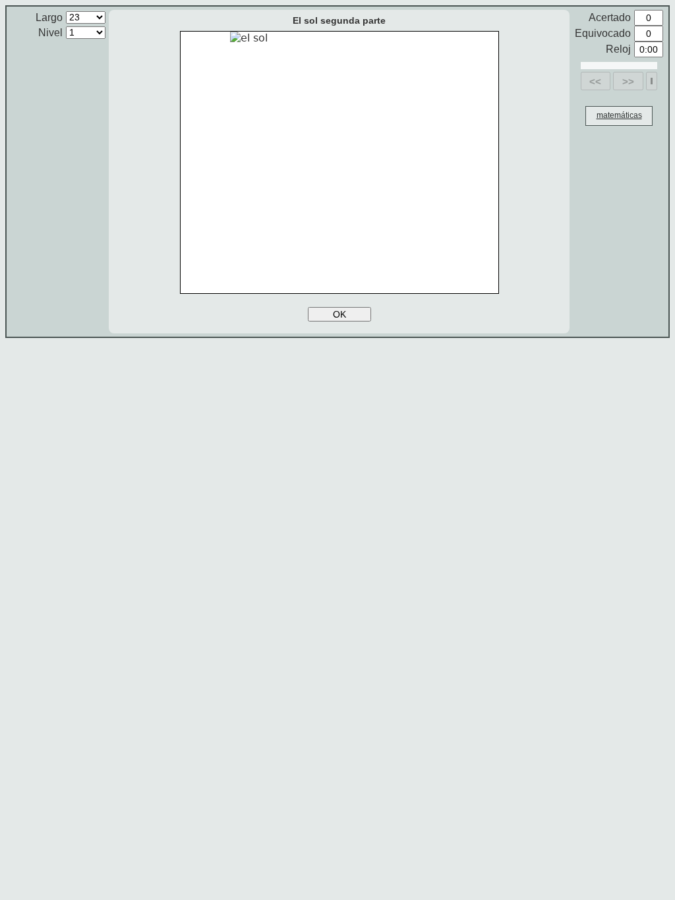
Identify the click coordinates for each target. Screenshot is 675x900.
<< (595, 81)
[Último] (651, 81)
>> (628, 81)
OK (339, 314)
